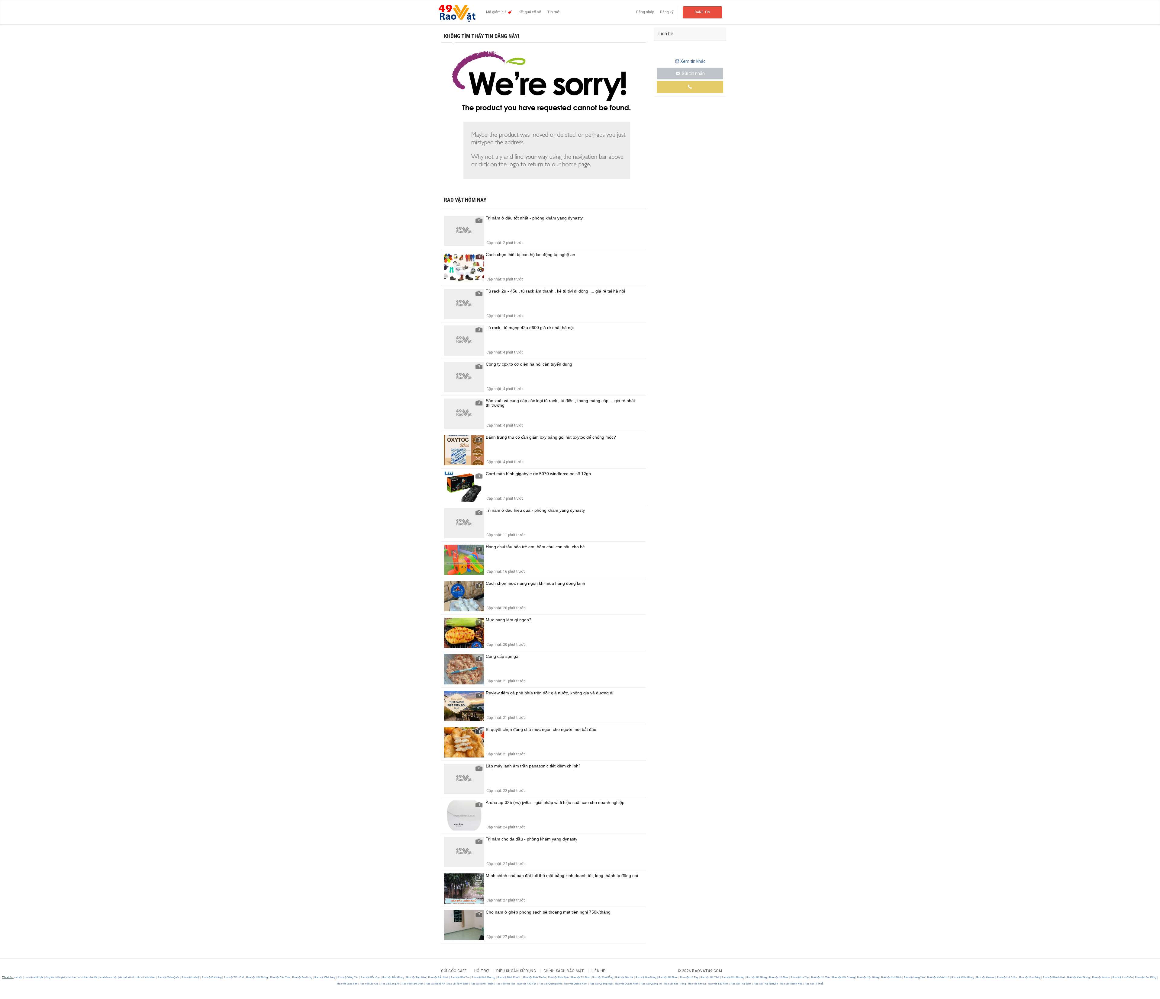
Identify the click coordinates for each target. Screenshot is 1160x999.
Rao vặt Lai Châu (1007, 977)
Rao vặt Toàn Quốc (168, 977)
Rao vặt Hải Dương (733, 977)
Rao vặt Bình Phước (509, 977)
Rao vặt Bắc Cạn (370, 977)
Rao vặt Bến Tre (460, 977)
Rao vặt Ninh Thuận (482, 983)
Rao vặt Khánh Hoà (938, 977)
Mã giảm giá (496, 12)
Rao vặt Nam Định (412, 983)
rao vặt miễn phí (34, 977)
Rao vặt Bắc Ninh (438, 977)
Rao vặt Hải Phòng (257, 977)
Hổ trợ (481, 971)
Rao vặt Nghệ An (435, 983)
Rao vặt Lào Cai (369, 983)
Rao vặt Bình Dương (483, 977)
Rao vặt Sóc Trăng (675, 983)
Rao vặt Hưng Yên (914, 977)
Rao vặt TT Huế (813, 983)
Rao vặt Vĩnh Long (325, 977)
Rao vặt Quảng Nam (575, 983)
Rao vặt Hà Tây (689, 977)
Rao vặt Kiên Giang (963, 977)
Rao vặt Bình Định (558, 977)
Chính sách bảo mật (563, 971)
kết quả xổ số (126, 977)
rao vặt (18, 977)
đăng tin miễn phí (55, 977)
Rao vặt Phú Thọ (505, 983)
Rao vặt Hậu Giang (868, 977)
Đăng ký (666, 12)
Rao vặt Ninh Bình (457, 983)
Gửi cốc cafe (454, 971)
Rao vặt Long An (390, 983)
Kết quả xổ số (530, 12)
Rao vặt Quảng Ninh (626, 983)
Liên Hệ (598, 971)
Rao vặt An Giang (302, 977)
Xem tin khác (693, 61)
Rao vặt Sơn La (697, 983)
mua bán (71, 977)
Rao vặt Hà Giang (646, 977)
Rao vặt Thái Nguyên (766, 983)
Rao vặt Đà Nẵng (212, 977)
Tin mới (553, 12)
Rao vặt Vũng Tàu (348, 977)
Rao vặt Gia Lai (624, 977)
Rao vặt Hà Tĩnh (710, 977)
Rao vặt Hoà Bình (891, 977)
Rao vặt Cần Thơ (280, 977)
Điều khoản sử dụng (516, 971)
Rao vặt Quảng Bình (550, 983)
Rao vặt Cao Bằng (602, 977)
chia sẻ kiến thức (146, 977)
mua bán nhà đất (87, 977)
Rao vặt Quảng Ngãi (601, 983)
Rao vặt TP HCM (234, 977)
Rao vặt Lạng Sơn (348, 983)
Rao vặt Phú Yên (527, 983)
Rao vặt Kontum (985, 977)
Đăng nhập (645, 12)
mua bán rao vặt (108, 977)
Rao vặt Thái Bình (741, 983)
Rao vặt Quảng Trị (651, 983)
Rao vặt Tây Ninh (718, 983)
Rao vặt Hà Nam (668, 977)
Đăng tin (702, 12)
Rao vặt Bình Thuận (534, 977)
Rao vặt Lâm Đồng (1029, 977)
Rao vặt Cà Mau (581, 977)
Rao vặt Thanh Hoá (791, 983)
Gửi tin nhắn (693, 73)
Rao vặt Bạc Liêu (416, 977)
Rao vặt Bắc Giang (393, 977)
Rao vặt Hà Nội (190, 977)
